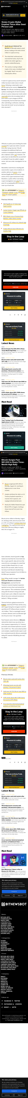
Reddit (6, 1007)
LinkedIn (10, 192)
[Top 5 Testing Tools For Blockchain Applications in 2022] (14, 411)
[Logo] (6, 6)
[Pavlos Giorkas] (2, 35)
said (15, 154)
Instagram (8, 1004)
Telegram (21, 190)
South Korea (8, 46)
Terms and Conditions (13, 1020)
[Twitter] (12, 1001)
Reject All (20, 1095)
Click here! (15, 3)
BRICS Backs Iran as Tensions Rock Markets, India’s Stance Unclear (13, 217)
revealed (4, 146)
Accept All (14, 1091)
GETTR (14, 1007)
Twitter (17, 1001)
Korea (3, 85)
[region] (14, 1088)
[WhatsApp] (25, 314)
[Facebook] (14, 314)
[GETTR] (10, 1007)
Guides (3, 418)
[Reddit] (2, 1007)
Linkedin (18, 1004)
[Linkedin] (13, 1004)
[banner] (14, 15)
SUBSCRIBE (15, 287)
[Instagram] (2, 1004)
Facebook (5, 192)
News (6, 19)
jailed (17, 181)
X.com (16, 192)
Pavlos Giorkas (8, 35)
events (15, 172)
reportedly (4, 96)
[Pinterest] (21, 314)
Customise (7, 1095)
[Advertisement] (14, 126)
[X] (18, 314)
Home (2, 19)
